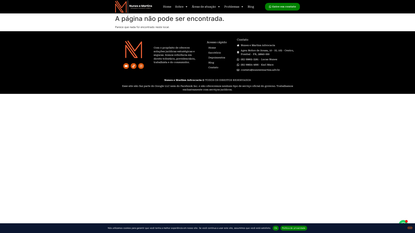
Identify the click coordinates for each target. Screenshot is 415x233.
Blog (251, 6)
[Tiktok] (133, 66)
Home (167, 6)
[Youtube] (126, 66)
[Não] (410, 228)
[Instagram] (141, 66)
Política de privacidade (294, 228)
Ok (275, 228)
